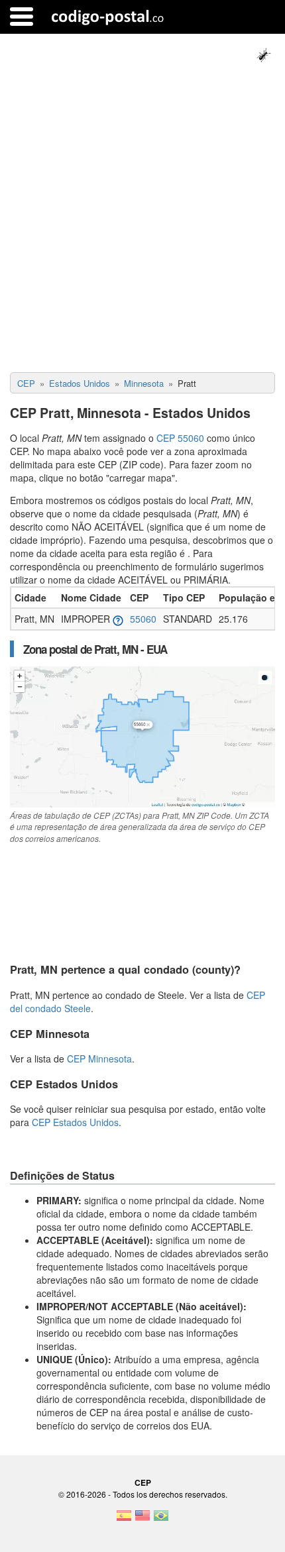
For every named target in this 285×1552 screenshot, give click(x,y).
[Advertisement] (142, 223)
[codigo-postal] (107, 16)
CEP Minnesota (99, 1058)
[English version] (142, 1520)
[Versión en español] (124, 1520)
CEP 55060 (180, 437)
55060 (143, 618)
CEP (143, 1482)
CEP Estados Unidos (75, 1122)
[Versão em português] (161, 1520)
